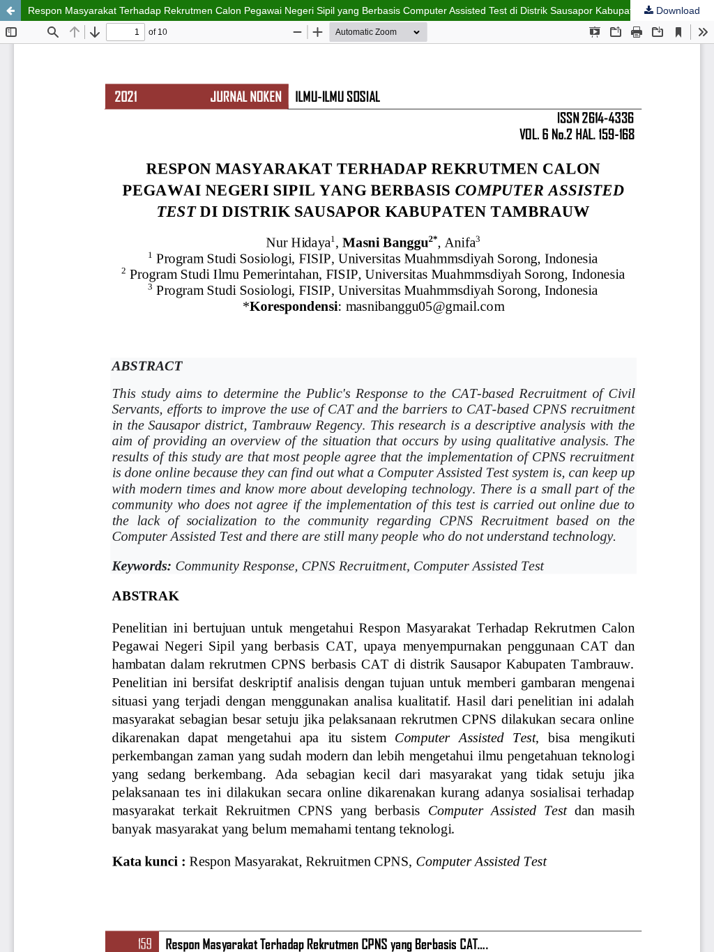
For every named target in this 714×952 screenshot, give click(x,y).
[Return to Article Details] (10, 10)
